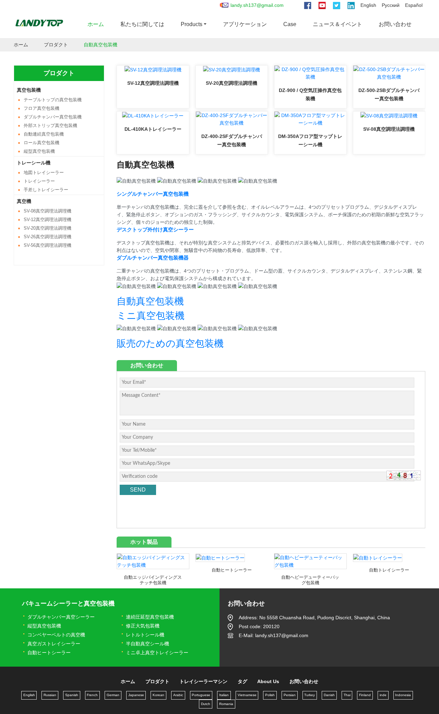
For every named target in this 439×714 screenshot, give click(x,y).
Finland (365, 695)
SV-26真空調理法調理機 (47, 236)
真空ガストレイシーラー (53, 643)
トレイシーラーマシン (203, 681)
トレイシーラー (39, 181)
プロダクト (56, 44)
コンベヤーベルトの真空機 (56, 634)
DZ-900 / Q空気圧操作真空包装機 (310, 94)
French (92, 695)
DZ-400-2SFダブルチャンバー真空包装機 (231, 140)
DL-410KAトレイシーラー (152, 129)
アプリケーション (245, 24)
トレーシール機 (33, 162)
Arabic (178, 695)
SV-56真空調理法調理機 (47, 245)
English (368, 5)
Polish (270, 695)
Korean (158, 695)
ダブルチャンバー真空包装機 (53, 116)
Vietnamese (247, 695)
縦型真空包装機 (39, 151)
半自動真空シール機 (147, 643)
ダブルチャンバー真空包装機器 (153, 258)
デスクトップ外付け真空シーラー (155, 229)
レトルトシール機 (145, 634)
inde (383, 695)
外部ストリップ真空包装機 (50, 125)
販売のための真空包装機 (170, 343)
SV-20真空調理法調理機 (231, 83)
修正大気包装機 (142, 626)
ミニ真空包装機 (151, 315)
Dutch (205, 704)
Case (289, 24)
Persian (290, 695)
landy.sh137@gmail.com (257, 5)
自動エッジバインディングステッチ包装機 (153, 580)
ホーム (95, 24)
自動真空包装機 (150, 301)
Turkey (309, 695)
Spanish (71, 695)
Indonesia (403, 695)
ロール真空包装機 (41, 142)
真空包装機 (29, 90)
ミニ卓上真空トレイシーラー (157, 652)
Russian (50, 695)
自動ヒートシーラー (232, 570)
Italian (224, 695)
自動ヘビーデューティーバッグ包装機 (310, 580)
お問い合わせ (395, 24)
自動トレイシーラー (389, 570)
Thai (347, 695)
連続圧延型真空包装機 (150, 617)
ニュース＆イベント (337, 24)
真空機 (24, 201)
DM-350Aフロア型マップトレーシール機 (310, 140)
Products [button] (191, 24)
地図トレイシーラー (44, 172)
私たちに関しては (142, 24)
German (113, 695)
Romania (226, 704)
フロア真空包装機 (41, 108)
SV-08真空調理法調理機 (389, 129)
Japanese (136, 695)
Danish (329, 695)
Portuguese (201, 695)
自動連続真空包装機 (44, 134)
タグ (242, 681)
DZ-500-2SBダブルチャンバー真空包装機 (388, 94)
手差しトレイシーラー (46, 189)
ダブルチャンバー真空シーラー (61, 617)
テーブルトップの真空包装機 (53, 99)
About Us (268, 681)
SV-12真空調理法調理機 (153, 83)
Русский (391, 5)
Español (414, 5)
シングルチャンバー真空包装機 (153, 194)
